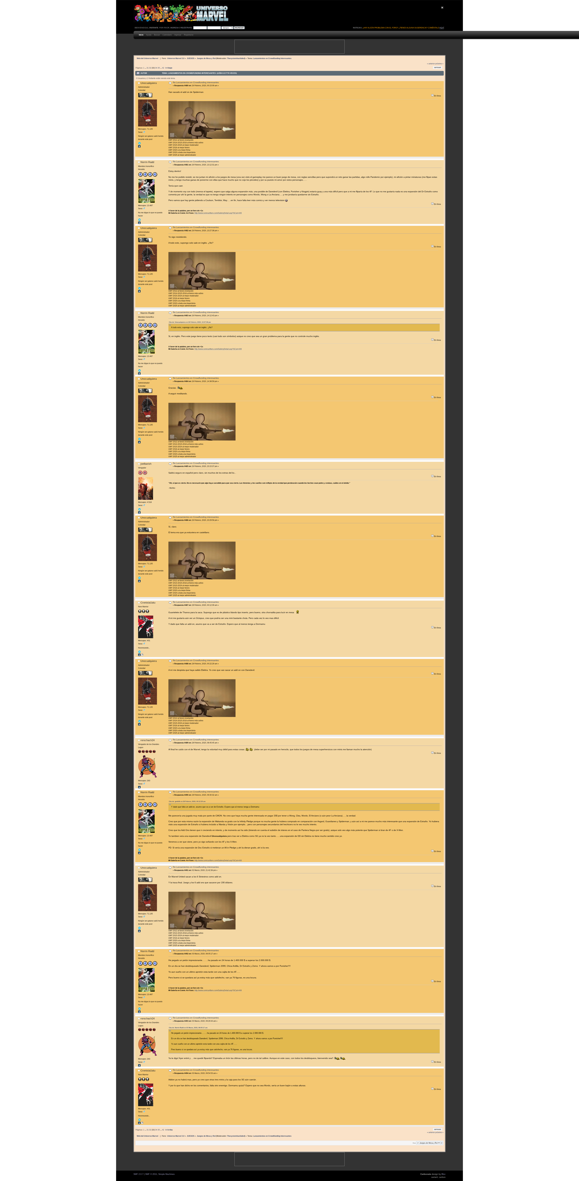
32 (150, 68)
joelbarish (146, 463)
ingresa (174, 28)
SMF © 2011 (151, 1174)
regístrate (186, 28)
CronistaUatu (148, 602)
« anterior (431, 64)
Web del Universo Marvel (147, 58)
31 (148, 68)
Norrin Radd (147, 162)
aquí (442, 28)
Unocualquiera (149, 83)
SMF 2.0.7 (138, 1174)
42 (163, 68)
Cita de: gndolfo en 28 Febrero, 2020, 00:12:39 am (187, 801)
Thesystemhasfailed (236, 58)
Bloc (443, 1174)
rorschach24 (148, 740)
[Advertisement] (289, 46)
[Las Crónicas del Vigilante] (142, 655)
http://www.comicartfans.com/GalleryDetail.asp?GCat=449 (218, 213)
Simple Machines (166, 1174)
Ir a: (414, 1143)
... (146, 68)
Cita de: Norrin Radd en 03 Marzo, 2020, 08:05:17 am (188, 1027)
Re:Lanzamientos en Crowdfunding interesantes (196, 82)
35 (159, 68)
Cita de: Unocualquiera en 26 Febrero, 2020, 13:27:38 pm (190, 322)
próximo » (439, 64)
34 (156, 68)
